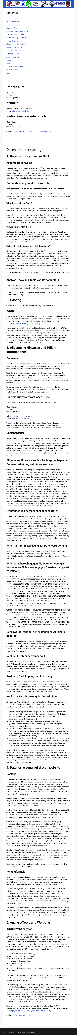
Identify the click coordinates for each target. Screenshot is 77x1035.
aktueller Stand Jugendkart (16, 44)
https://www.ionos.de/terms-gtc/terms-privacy (23, 324)
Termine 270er (11, 28)
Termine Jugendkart (13, 25)
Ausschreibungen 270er (15, 34)
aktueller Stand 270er (14, 47)
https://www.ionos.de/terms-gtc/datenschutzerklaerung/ (30, 1011)
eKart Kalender (11, 70)
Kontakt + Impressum (14, 60)
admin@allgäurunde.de (20, 111)
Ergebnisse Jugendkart (14, 51)
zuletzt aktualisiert (13, 22)
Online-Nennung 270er (14, 41)
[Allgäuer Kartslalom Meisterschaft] (38, 4)
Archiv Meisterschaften (14, 67)
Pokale (9, 63)
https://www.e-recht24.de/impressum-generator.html (31, 131)
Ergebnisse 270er (12, 54)
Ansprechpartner (12, 57)
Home (8, 18)
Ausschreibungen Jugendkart (17, 31)
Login (8, 73)
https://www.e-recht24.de (21, 1015)
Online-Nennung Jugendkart (16, 38)
